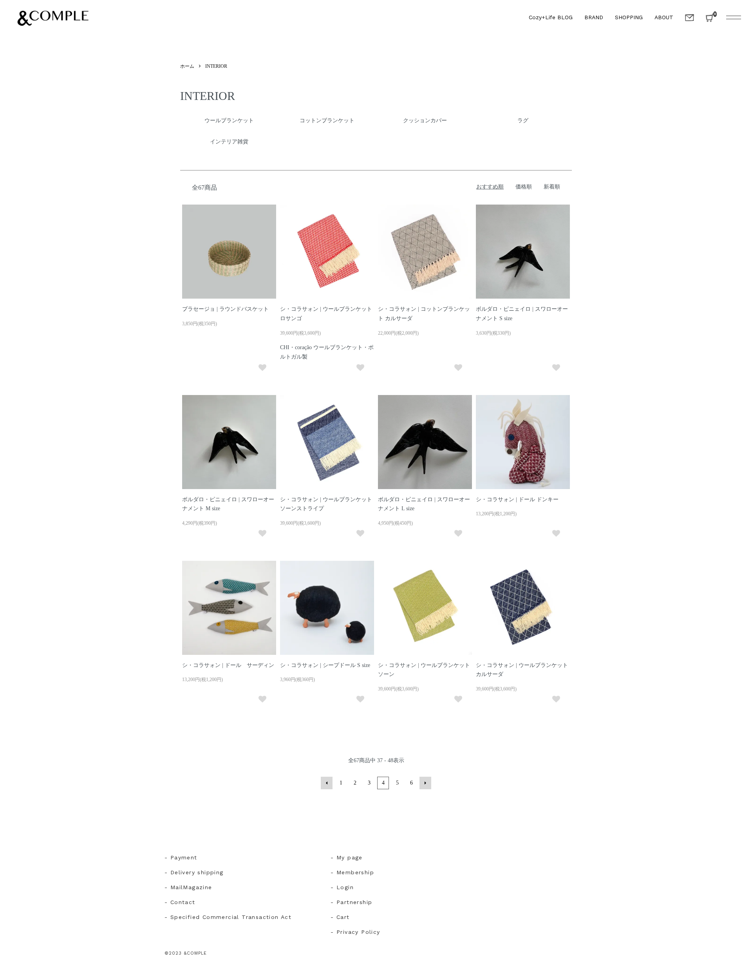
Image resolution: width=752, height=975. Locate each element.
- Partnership (351, 902)
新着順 (552, 187)
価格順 (523, 187)
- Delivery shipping (194, 872)
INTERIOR (216, 66)
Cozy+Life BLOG (551, 17)
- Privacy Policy (355, 932)
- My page (347, 857)
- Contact (179, 902)
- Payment (180, 857)
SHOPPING (629, 17)
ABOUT (663, 17)
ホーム (187, 66)
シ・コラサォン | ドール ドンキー (517, 499)
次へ (425, 783)
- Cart (340, 917)
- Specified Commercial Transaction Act (227, 917)
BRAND (593, 17)
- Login (342, 887)
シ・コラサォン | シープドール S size (325, 665)
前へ (327, 783)
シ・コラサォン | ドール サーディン (228, 665)
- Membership (352, 872)
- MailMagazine (188, 887)
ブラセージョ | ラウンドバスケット (225, 309)
